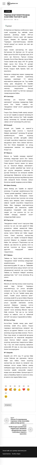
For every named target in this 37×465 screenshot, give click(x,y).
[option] (18, 26)
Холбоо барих (16, 454)
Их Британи (8, 405)
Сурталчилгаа (7, 454)
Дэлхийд (7, 11)
